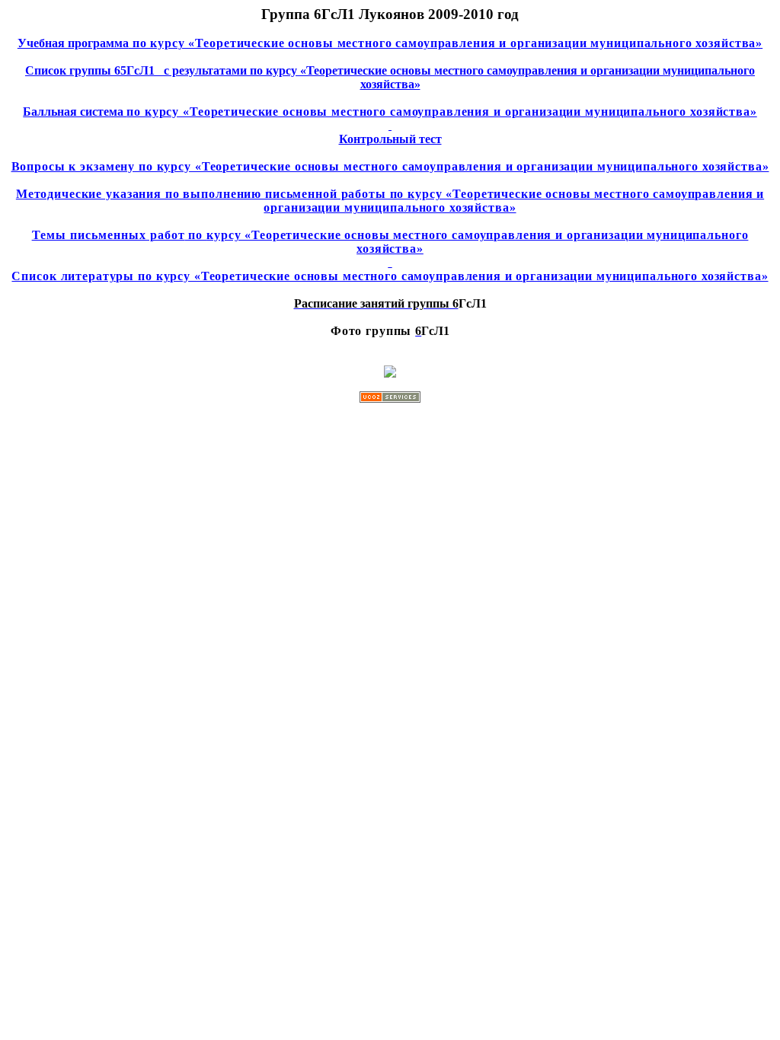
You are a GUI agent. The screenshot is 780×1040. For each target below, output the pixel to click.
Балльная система (389, 111)
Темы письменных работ (390, 241)
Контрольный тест (390, 138)
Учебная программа (390, 43)
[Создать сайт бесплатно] (390, 398)
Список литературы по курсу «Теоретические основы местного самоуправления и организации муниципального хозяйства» (389, 276)
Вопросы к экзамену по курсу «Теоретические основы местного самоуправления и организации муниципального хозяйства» (390, 166)
